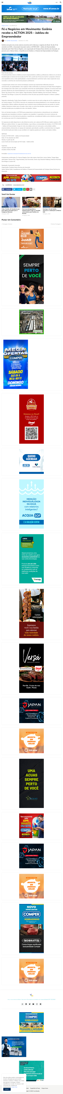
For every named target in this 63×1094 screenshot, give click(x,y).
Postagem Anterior (7, 224)
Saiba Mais (14, 1087)
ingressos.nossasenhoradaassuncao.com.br (19, 153)
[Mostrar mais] (34, 189)
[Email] (30, 189)
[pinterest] (40, 1004)
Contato (27, 1088)
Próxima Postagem (55, 224)
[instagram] (37, 1004)
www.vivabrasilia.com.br (18, 185)
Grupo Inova (45, 1088)
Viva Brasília (36, 1091)
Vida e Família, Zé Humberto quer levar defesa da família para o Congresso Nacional (11, 210)
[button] (2, 2)
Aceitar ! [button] (7, 1089)
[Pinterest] (27, 189)
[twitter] (29, 1004)
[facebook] (26, 1004)
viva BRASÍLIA (13, 25)
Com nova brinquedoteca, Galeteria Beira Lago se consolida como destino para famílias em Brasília (31, 211)
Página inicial (5, 25)
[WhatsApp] (24, 189)
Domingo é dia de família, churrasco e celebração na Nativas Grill (52, 210)
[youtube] (33, 1004)
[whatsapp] (22, 1004)
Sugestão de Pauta (35, 1088)
